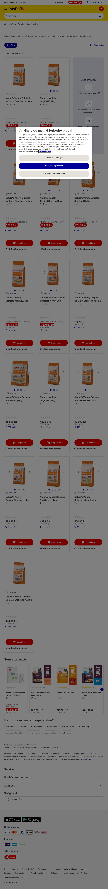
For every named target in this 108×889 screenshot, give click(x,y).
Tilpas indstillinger (54, 158)
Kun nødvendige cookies (54, 173)
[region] (54, 153)
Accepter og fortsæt (54, 166)
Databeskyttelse (45, 151)
